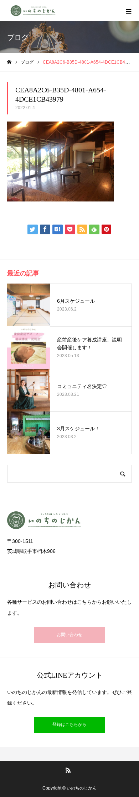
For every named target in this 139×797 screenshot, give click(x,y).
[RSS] (68, 770)
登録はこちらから (69, 724)
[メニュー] (128, 10)
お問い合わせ (69, 634)
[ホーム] (9, 62)
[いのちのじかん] (32, 11)
